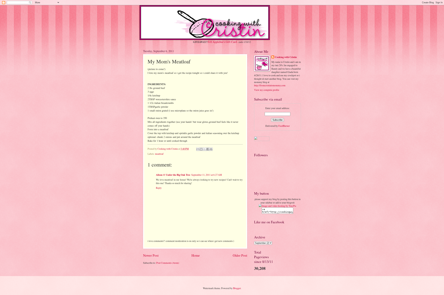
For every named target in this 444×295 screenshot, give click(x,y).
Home (195, 255)
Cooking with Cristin (286, 57)
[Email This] (198, 149)
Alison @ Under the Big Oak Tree (173, 175)
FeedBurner (284, 125)
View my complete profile (266, 90)
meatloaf (159, 153)
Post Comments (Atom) (167, 262)
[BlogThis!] (201, 149)
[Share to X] (204, 149)
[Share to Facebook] (208, 149)
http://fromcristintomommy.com (269, 85)
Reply (159, 187)
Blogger (237, 288)
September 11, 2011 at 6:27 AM (206, 174)
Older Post (240, 255)
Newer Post (151, 255)
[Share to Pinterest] (211, 149)
